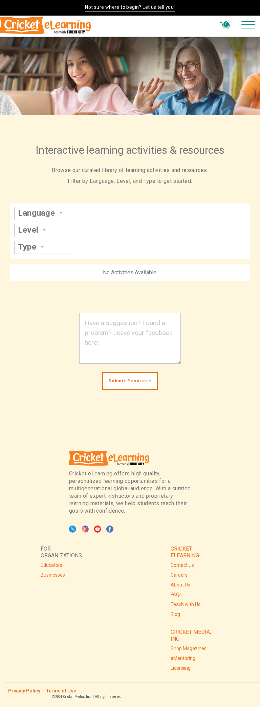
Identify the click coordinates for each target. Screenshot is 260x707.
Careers (179, 575)
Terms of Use (61, 690)
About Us (180, 584)
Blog (175, 614)
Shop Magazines (189, 648)
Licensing (181, 668)
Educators (51, 565)
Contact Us (182, 565)
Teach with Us (185, 604)
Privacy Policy (24, 690)
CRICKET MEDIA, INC (191, 635)
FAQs (176, 594)
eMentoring (183, 658)
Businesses (53, 575)
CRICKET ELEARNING (185, 552)
